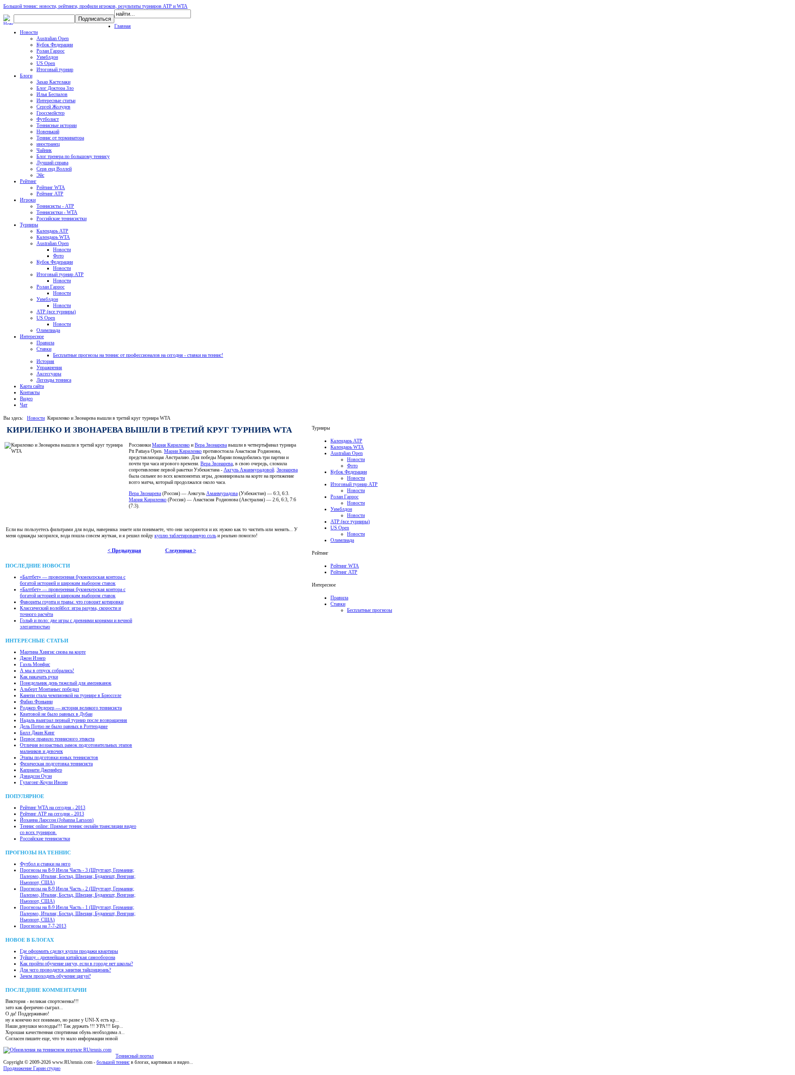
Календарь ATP (52, 231)
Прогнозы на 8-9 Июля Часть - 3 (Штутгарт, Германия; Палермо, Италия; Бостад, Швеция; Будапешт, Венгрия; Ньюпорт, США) (77, 876)
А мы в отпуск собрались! (47, 670)
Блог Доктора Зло (55, 88)
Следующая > (180, 550)
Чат (23, 405)
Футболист (47, 119)
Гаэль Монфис (35, 664)
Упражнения (49, 367)
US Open (45, 63)
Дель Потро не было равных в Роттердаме (64, 726)
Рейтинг (28, 181)
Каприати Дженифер (41, 770)
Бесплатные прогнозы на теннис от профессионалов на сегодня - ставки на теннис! (138, 355)
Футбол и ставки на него (45, 864)
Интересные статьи (55, 100)
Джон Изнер (33, 658)
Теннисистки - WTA (56, 212)
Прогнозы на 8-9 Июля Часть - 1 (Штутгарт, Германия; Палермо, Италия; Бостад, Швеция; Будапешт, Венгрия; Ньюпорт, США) (77, 913)
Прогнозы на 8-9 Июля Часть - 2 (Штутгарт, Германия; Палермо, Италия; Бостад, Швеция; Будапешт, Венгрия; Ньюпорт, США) (77, 895)
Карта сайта (32, 386)
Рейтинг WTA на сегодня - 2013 (52, 807)
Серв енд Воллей (54, 169)
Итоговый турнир (54, 69)
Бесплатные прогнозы (369, 610)
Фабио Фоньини (36, 702)
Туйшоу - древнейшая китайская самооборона (67, 957)
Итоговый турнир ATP (60, 274)
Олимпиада (48, 330)
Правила (45, 343)
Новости (29, 32)
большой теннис (113, 1062)
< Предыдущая (124, 550)
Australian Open (52, 38)
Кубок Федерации (54, 45)
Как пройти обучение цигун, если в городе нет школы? (76, 964)
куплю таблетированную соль (185, 536)
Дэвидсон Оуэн (36, 776)
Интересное (32, 336)
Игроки (28, 200)
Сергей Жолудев (53, 107)
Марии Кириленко (183, 451)
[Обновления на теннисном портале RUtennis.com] (57, 1050)
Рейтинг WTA (50, 187)
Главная (122, 26)
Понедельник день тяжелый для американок (65, 683)
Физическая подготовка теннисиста (56, 764)
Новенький (47, 132)
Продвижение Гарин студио (31, 1068)
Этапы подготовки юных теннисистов (59, 757)
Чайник (44, 150)
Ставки (43, 349)
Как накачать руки (39, 677)
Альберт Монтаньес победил (49, 689)
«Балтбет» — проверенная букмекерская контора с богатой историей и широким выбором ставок (72, 580)
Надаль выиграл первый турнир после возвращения (73, 720)
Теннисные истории (56, 125)
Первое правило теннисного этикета (57, 739)
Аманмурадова (222, 493)
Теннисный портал (135, 1056)
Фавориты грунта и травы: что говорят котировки (71, 602)
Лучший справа (52, 163)
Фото (58, 256)
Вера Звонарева (211, 445)
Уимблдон (47, 57)
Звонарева (287, 470)
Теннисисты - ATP (55, 206)
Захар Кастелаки (53, 82)
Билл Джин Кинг (37, 733)
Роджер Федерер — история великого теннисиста (71, 708)
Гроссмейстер (50, 113)
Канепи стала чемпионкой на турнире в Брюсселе (70, 695)
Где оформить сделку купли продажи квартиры (69, 951)
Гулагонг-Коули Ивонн (43, 782)
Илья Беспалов (51, 94)
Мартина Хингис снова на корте (53, 652)
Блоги (26, 76)
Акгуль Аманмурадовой (249, 470)
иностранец (48, 144)
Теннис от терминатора (60, 138)
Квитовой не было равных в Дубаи (56, 714)
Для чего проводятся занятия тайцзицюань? (65, 970)
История (45, 361)
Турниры (29, 225)
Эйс (40, 175)
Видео (26, 399)
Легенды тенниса (53, 380)
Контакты (30, 392)
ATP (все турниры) (56, 312)
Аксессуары (48, 374)
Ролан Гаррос (50, 51)
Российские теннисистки (61, 218)
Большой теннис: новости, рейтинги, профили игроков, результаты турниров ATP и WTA (95, 6)
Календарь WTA (53, 237)
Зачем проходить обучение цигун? (55, 976)
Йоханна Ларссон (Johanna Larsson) (57, 820)
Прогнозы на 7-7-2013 (43, 926)
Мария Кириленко (171, 445)
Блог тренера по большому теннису (73, 156)
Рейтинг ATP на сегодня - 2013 (52, 814)
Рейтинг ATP (49, 194)
